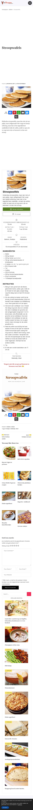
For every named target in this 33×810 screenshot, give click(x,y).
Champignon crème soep (12, 645)
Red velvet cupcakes (24, 459)
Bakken (11, 9)
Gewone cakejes (22, 526)
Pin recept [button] (17, 214)
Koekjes (8, 428)
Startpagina (5, 9)
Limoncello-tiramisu (11, 739)
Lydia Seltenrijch (20, 83)
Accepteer (5, 807)
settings (20, 804)
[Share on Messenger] (27, 113)
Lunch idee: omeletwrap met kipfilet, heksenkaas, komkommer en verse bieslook (16, 621)
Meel (17, 428)
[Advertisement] (16, 29)
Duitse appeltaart (7, 503)
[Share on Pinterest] (14, 113)
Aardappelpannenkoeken (12, 759)
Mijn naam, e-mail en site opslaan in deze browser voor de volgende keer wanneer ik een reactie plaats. (15, 582)
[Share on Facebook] (10, 113)
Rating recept (6, 546)
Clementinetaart (10, 688)
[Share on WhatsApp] (19, 113)
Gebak (13, 426)
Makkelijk (13, 428)
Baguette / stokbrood (24, 502)
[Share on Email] (23, 113)
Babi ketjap (8, 666)
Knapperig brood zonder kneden (14, 788)
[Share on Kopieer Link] (16, 117)
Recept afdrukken (17, 209)
